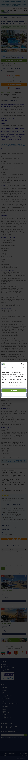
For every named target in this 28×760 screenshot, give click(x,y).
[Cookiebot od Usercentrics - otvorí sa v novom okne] (21, 364)
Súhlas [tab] (5, 367)
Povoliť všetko (14, 390)
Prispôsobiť (13, 394)
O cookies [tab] (23, 367)
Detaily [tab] (14, 367)
